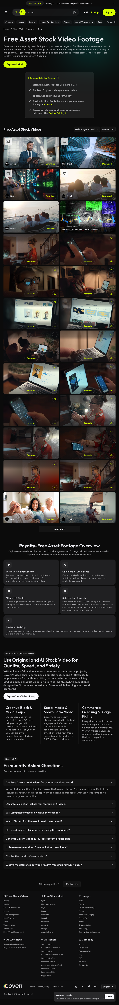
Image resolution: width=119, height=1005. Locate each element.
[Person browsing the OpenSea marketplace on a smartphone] (88, 249)
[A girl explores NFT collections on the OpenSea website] (88, 281)
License (32, 986)
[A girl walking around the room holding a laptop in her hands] (31, 249)
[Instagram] (76, 986)
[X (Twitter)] (82, 986)
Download (50, 163)
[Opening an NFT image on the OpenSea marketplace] (88, 346)
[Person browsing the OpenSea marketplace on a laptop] (31, 313)
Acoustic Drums (47, 932)
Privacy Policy (43, 986)
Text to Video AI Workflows (13, 944)
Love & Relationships (11, 908)
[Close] (114, 3)
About (81, 944)
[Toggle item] (111, 782)
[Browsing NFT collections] (88, 313)
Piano (43, 911)
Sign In (109, 12)
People (6, 904)
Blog (80, 955)
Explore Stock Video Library (21, 696)
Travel (5, 921)
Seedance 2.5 (46, 944)
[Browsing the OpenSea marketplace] (88, 475)
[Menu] (6, 12)
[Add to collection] (54, 237)
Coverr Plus (83, 948)
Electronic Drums (48, 904)
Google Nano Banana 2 (50, 948)
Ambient (44, 925)
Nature (6, 901)
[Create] (16, 12)
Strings (44, 928)
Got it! (109, 996)
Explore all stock (15, 64)
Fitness (6, 911)
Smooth (44, 918)
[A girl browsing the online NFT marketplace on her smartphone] (31, 443)
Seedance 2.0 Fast (48, 958)
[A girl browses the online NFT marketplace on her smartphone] (88, 410)
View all (111, 22)
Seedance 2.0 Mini (48, 961)
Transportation (9, 925)
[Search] (22, 12)
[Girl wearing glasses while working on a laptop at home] (31, 281)
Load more (59, 529)
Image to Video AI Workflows (14, 948)
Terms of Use (58, 986)
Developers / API (85, 951)
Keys (43, 908)
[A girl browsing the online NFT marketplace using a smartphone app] (88, 443)
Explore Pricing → (57, 113)
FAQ (80, 958)
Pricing (95, 12)
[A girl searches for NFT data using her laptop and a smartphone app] (88, 378)
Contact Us (71, 884)
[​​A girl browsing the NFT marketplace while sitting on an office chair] (31, 346)
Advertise (82, 961)
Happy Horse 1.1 (47, 975)
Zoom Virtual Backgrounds (13, 932)
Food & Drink (8, 918)
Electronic (45, 921)
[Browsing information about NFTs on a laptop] (31, 378)
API (86, 12)
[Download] (54, 261)
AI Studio (48, 104)
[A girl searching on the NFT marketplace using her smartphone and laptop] (31, 475)
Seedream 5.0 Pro (48, 968)
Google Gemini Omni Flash (51, 965)
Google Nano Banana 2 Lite (52, 955)
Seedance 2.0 (46, 951)
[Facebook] (89, 986)
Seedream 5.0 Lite (48, 972)
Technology (7, 928)
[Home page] (13, 986)
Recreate (31, 261)
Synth (43, 901)
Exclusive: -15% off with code (80, 229)
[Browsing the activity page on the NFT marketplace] (31, 410)
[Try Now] (91, 3)
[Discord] (95, 986)
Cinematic (45, 915)
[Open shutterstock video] (88, 217)
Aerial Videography (11, 915)
